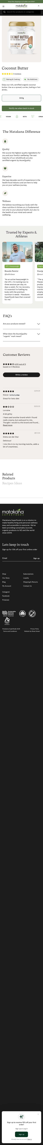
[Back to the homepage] (21, 6)
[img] (8, 391)
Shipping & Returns (30, 582)
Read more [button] (7, 425)
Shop (4, 574)
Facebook (6, 596)
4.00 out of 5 (20, 364)
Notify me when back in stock (21, 108)
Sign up (36, 558)
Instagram (6, 592)
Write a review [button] (21, 375)
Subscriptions (28, 574)
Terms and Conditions (10, 631)
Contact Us (27, 586)
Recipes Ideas (12, 483)
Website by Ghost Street (32, 631)
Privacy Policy (34, 629)
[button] (7, 74)
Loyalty (26, 578)
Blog (4, 582)
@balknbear (10, 274)
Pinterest (5, 600)
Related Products (8, 476)
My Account (6, 586)
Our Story (6, 578)
